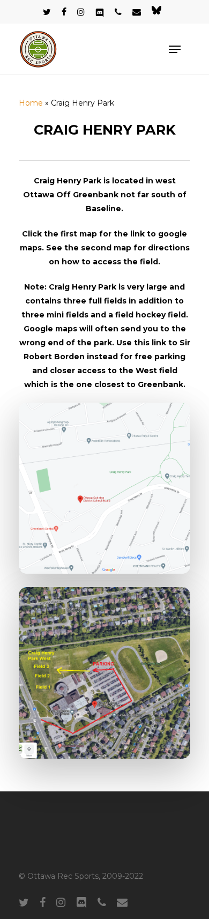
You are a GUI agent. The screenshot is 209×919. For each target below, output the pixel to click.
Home (31, 103)
